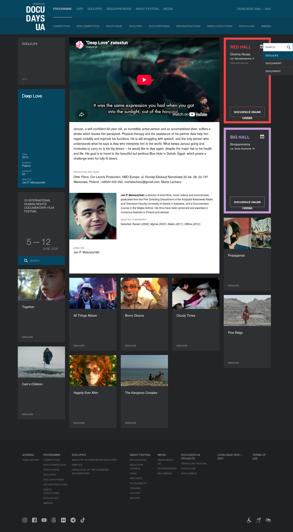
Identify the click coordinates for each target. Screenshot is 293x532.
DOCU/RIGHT (273, 71)
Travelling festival (194, 463)
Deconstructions (188, 26)
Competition (61, 26)
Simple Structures (219, 26)
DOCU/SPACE (188, 473)
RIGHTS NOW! (114, 26)
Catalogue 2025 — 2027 (254, 9)
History (135, 493)
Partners (136, 478)
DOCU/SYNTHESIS (119, 9)
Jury (79, 9)
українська (39, 3)
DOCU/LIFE (272, 55)
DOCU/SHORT (274, 63)
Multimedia (165, 473)
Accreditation (167, 468)
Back (24, 79)
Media (168, 9)
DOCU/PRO (95, 9)
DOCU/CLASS (246, 26)
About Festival (147, 9)
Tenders (135, 488)
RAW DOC (77, 464)
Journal (28, 454)
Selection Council (136, 466)
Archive (135, 498)
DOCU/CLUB (188, 468)
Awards (266, 26)
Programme (62, 9)
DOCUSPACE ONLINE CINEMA (247, 113)
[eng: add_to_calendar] (262, 46)
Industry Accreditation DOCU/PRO (94, 459)
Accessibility (138, 483)
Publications (30, 459)
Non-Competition (88, 26)
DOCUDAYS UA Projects (190, 456)
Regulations (138, 459)
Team (133, 473)
